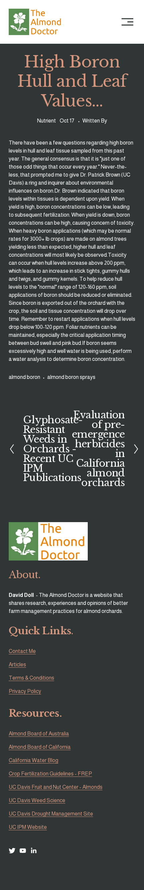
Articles (17, 664)
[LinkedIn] (33, 850)
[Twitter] (12, 850)
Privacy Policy (25, 691)
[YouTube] (22, 850)
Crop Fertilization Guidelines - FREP (50, 773)
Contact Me (22, 651)
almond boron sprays (71, 377)
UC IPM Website (28, 827)
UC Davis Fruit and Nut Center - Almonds (55, 787)
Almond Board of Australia (39, 733)
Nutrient (46, 121)
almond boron (24, 377)
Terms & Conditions (31, 678)
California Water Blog (33, 760)
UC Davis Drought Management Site (51, 814)
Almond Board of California (40, 747)
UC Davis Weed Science (37, 800)
